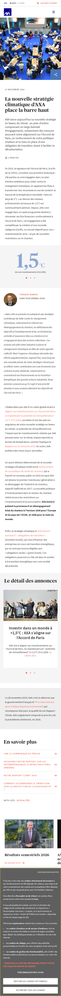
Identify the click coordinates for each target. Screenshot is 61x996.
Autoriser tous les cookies (30, 990)
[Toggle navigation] (53, 12)
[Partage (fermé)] (55, 74)
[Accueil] (7, 12)
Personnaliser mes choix (30, 972)
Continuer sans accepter (48, 872)
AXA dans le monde (49, 3)
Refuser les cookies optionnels (30, 981)
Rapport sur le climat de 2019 (20, 446)
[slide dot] (26, 278)
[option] (30, 262)
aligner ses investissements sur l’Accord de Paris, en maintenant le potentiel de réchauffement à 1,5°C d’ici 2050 (30, 416)
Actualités (23, 800)
